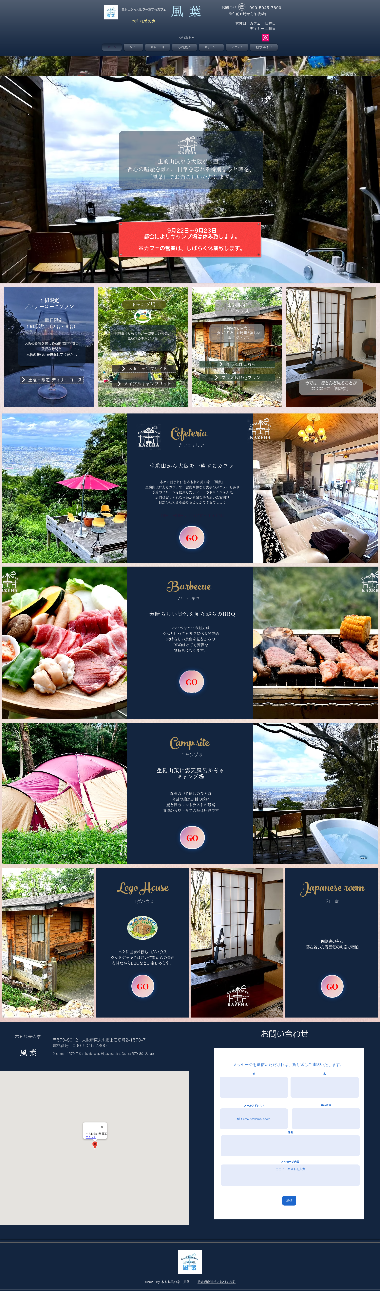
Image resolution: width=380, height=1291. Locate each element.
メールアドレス (253, 1105)
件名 (290, 1132)
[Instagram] (265, 37)
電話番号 (326, 1105)
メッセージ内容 (290, 1161)
